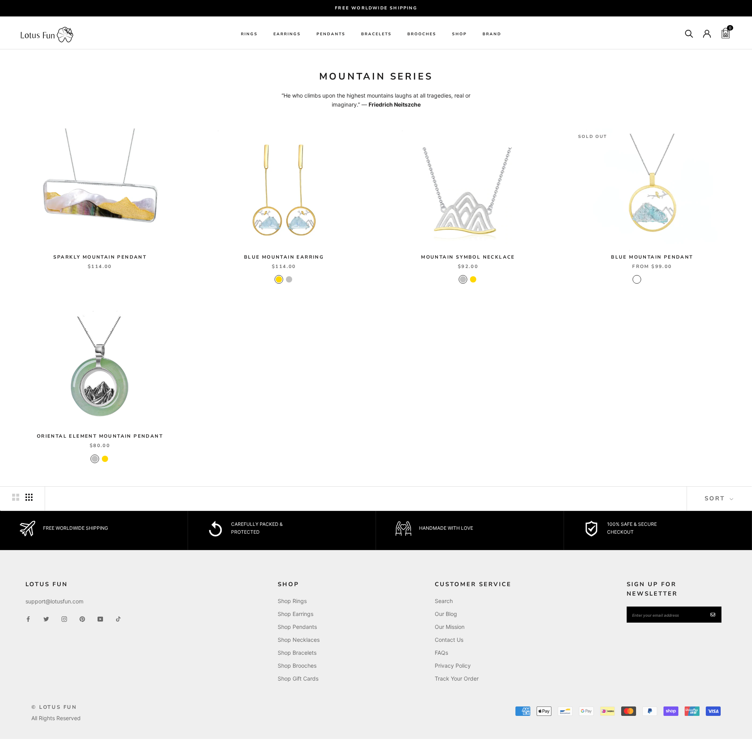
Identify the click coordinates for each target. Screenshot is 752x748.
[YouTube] (100, 618)
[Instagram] (64, 618)
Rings (249, 34)
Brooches (421, 34)
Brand (492, 34)
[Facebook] (28, 618)
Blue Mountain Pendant (652, 257)
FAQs (441, 652)
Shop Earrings (295, 613)
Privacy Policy (453, 665)
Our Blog (446, 613)
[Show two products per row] (15, 497)
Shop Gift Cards (298, 678)
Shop (459, 34)
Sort (716, 498)
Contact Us (449, 639)
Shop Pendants (297, 626)
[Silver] (289, 279)
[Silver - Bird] (647, 279)
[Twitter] (46, 618)
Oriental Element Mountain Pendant (100, 436)
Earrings (287, 34)
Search (444, 601)
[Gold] (279, 279)
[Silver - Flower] (667, 279)
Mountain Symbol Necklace (468, 257)
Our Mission (450, 626)
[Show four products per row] (29, 497)
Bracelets (376, 34)
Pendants (330, 34)
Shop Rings (292, 601)
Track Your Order (457, 678)
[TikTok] (118, 618)
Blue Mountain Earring (284, 257)
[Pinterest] (82, 618)
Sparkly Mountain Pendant (100, 257)
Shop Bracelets (297, 652)
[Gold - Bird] (637, 279)
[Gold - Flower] (657, 279)
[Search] (689, 33)
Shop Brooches (297, 665)
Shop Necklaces (299, 639)
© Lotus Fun (54, 707)
